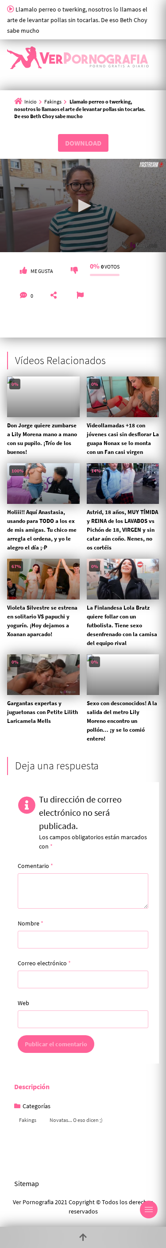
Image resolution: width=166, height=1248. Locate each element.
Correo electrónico (44, 963)
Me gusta (42, 271)
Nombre (30, 923)
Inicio (30, 101)
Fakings (53, 101)
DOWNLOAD (83, 142)
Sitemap (26, 1183)
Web (23, 1003)
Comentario (35, 866)
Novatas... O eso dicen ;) (76, 1120)
